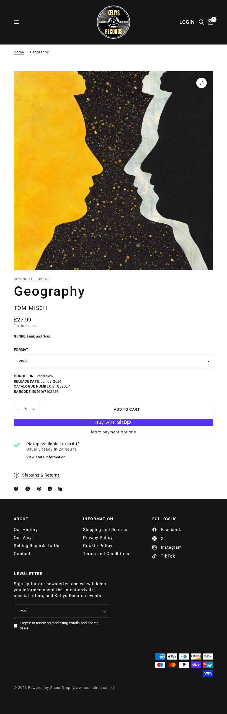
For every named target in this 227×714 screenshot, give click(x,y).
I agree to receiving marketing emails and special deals (60, 625)
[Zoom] (201, 83)
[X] (28, 488)
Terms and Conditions (106, 553)
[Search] (201, 22)
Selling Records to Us (37, 545)
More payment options (113, 432)
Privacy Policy (98, 537)
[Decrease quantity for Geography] (18, 409)
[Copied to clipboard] (61, 488)
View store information (45, 457)
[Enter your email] (103, 611)
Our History (26, 529)
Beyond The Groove (32, 279)
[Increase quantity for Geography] (33, 409)
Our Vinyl (23, 537)
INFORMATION (98, 519)
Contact (22, 553)
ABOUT (21, 519)
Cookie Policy (97, 545)
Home (19, 52)
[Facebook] (17, 488)
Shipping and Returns (105, 529)
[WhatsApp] (51, 488)
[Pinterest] (40, 488)
